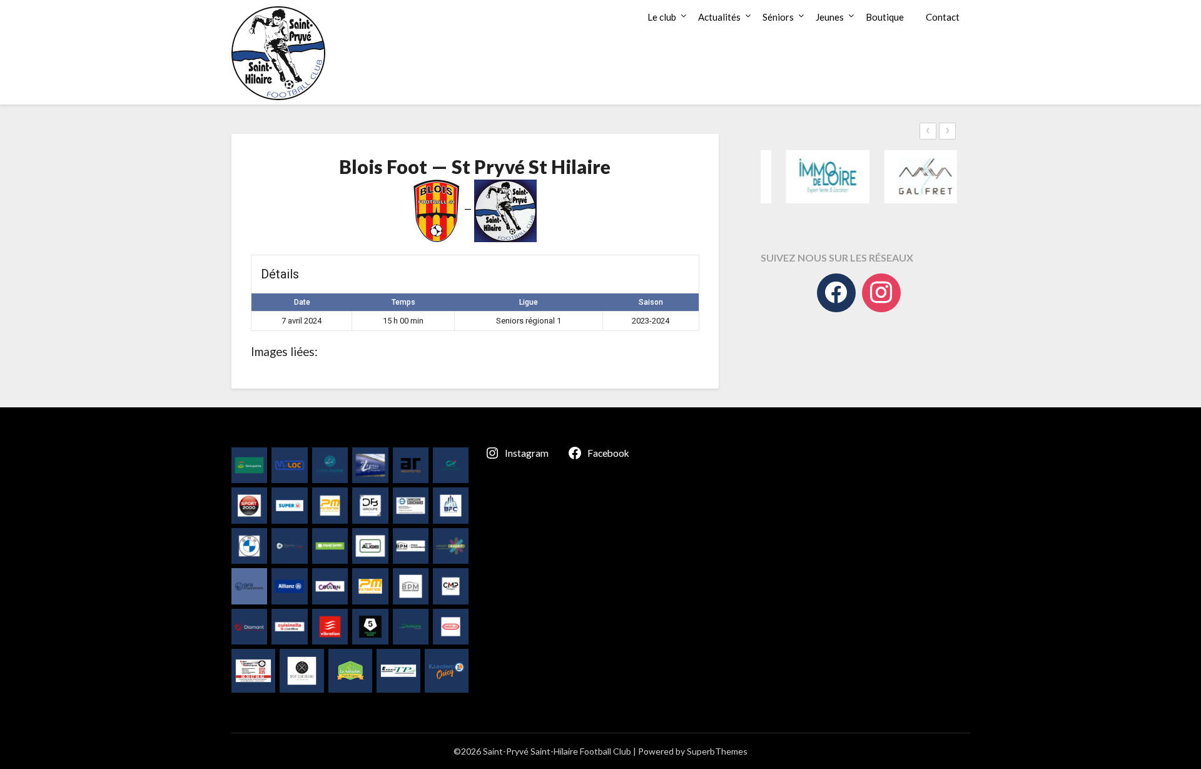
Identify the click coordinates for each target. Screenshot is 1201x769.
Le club (661, 17)
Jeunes (830, 17)
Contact (943, 17)
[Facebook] (836, 292)
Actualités (719, 17)
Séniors (778, 17)
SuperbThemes (717, 751)
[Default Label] (881, 292)
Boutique (885, 17)
